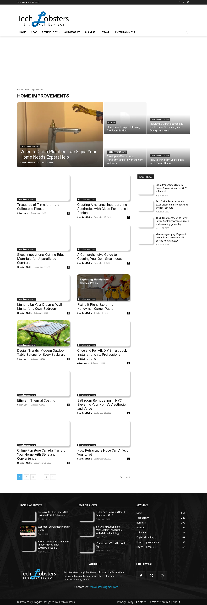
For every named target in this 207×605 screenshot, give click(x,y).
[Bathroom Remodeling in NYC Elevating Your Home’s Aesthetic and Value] (103, 383)
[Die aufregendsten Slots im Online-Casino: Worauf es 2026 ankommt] (145, 189)
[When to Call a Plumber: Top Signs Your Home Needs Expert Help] (60, 134)
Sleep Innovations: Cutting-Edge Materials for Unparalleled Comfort (41, 259)
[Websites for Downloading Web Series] (27, 530)
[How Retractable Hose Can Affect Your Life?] (103, 433)
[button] (186, 32)
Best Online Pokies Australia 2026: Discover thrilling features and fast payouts (172, 204)
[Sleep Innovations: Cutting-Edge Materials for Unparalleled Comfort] (43, 237)
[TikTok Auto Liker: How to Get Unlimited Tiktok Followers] (27, 516)
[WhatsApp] (188, 2)
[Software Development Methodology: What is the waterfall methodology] (85, 530)
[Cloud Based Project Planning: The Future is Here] (125, 118)
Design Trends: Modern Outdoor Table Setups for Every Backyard (41, 353)
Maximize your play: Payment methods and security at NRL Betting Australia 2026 (171, 237)
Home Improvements (30, 146)
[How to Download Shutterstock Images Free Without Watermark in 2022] (27, 545)
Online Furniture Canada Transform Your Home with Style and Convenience (43, 454)
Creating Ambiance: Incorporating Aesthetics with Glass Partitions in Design (103, 209)
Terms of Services (159, 602)
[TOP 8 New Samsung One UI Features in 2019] (85, 516)
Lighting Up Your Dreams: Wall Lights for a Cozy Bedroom (39, 307)
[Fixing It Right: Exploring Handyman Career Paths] (103, 287)
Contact (141, 602)
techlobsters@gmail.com (103, 587)
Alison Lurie (22, 213)
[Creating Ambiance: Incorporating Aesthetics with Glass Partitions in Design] (103, 187)
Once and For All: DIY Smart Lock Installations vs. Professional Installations (102, 355)
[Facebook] (179, 2)
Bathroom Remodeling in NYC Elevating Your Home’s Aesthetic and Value (101, 405)
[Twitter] (183, 2)
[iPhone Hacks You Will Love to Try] (85, 547)
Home (20, 89)
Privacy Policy (125, 602)
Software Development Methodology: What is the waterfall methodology (109, 529)
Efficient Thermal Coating (36, 400)
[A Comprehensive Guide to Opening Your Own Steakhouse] (103, 237)
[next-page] (53, 477)
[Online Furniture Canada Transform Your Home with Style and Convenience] (43, 433)
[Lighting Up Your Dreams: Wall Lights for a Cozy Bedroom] (43, 287)
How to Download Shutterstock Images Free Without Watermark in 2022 (54, 544)
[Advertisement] (103, 60)
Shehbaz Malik (84, 217)
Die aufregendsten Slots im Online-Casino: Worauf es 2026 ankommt (171, 188)
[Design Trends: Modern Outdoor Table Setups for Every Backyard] (43, 333)
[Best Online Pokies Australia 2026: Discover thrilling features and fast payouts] (145, 205)
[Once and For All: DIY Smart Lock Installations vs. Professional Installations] (103, 333)
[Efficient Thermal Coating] (43, 383)
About (176, 602)
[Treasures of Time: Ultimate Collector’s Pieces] (43, 187)
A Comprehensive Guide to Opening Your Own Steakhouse (100, 257)
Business (111, 123)
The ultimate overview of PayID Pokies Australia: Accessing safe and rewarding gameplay (172, 221)
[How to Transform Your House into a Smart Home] (168, 151)
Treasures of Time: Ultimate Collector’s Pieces (38, 207)
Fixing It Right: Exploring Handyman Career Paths (95, 307)
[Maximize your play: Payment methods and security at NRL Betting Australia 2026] (145, 238)
